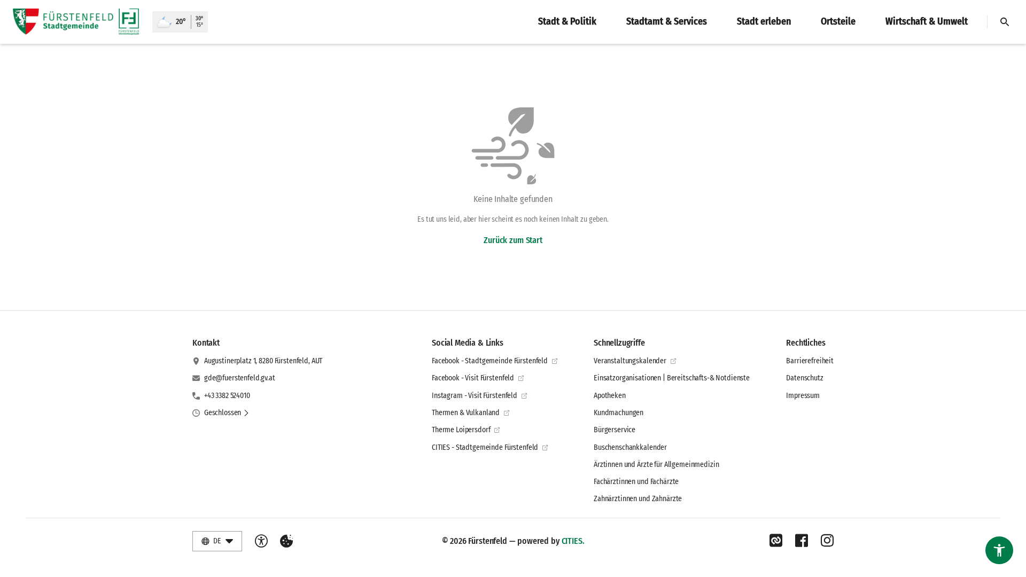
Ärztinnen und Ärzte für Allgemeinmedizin (656, 464)
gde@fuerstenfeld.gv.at (239, 378)
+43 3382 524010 (227, 395)
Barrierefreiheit (810, 360)
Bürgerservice (614, 429)
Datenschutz (804, 378)
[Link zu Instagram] (827, 540)
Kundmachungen (618, 412)
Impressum (803, 395)
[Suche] (1004, 21)
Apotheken (610, 395)
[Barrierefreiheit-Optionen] (261, 541)
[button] (227, 413)
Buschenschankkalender (630, 447)
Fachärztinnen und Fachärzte (636, 481)
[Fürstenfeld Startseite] (76, 22)
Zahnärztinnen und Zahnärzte (638, 498)
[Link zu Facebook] (801, 540)
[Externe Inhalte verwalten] (286, 541)
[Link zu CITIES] (776, 540)
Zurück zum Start (513, 240)
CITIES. (573, 541)
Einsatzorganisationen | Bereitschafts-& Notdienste (672, 378)
